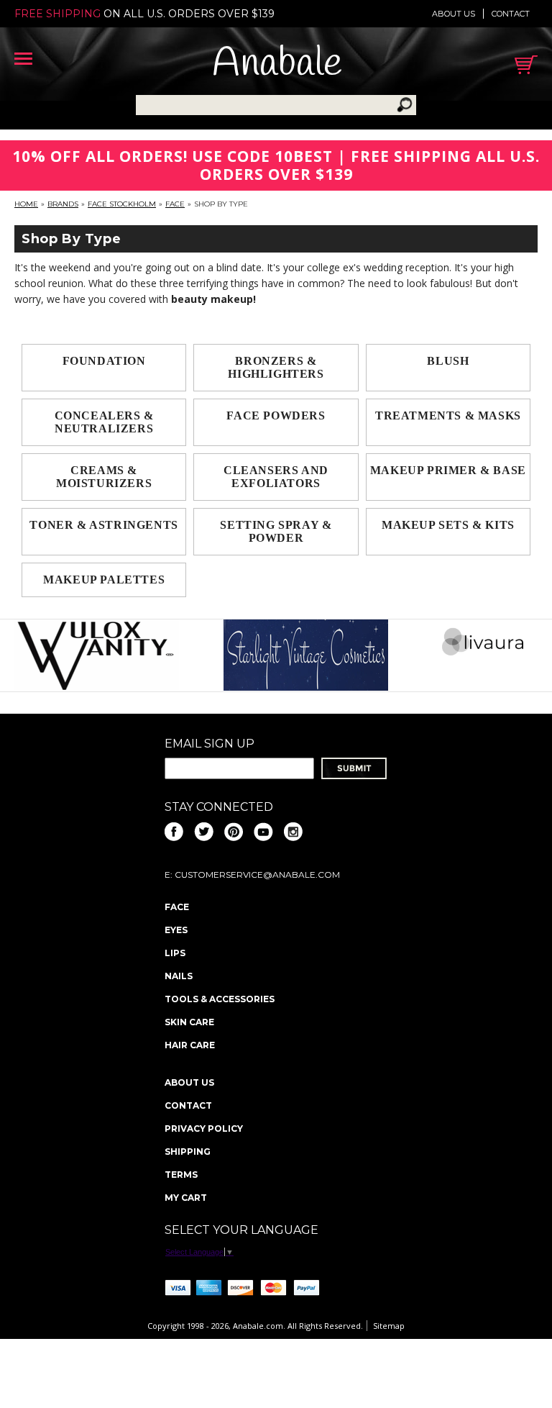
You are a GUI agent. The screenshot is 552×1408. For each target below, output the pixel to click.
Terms (181, 1174)
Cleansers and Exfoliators (276, 476)
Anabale (277, 64)
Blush (448, 361)
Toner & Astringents (103, 525)
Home (26, 204)
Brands (62, 204)
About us (453, 14)
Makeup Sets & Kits (448, 525)
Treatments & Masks (448, 415)
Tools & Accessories (220, 999)
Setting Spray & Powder (275, 531)
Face (175, 204)
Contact (511, 14)
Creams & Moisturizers (104, 476)
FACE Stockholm (122, 204)
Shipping (188, 1151)
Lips (175, 953)
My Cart (186, 1197)
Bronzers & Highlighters (275, 367)
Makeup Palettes (104, 579)
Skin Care (189, 1022)
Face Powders (275, 415)
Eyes (176, 930)
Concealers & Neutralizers (104, 422)
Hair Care (190, 1045)
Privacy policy (204, 1128)
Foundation (104, 361)
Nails (179, 976)
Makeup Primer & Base (448, 470)
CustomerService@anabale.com (257, 874)
